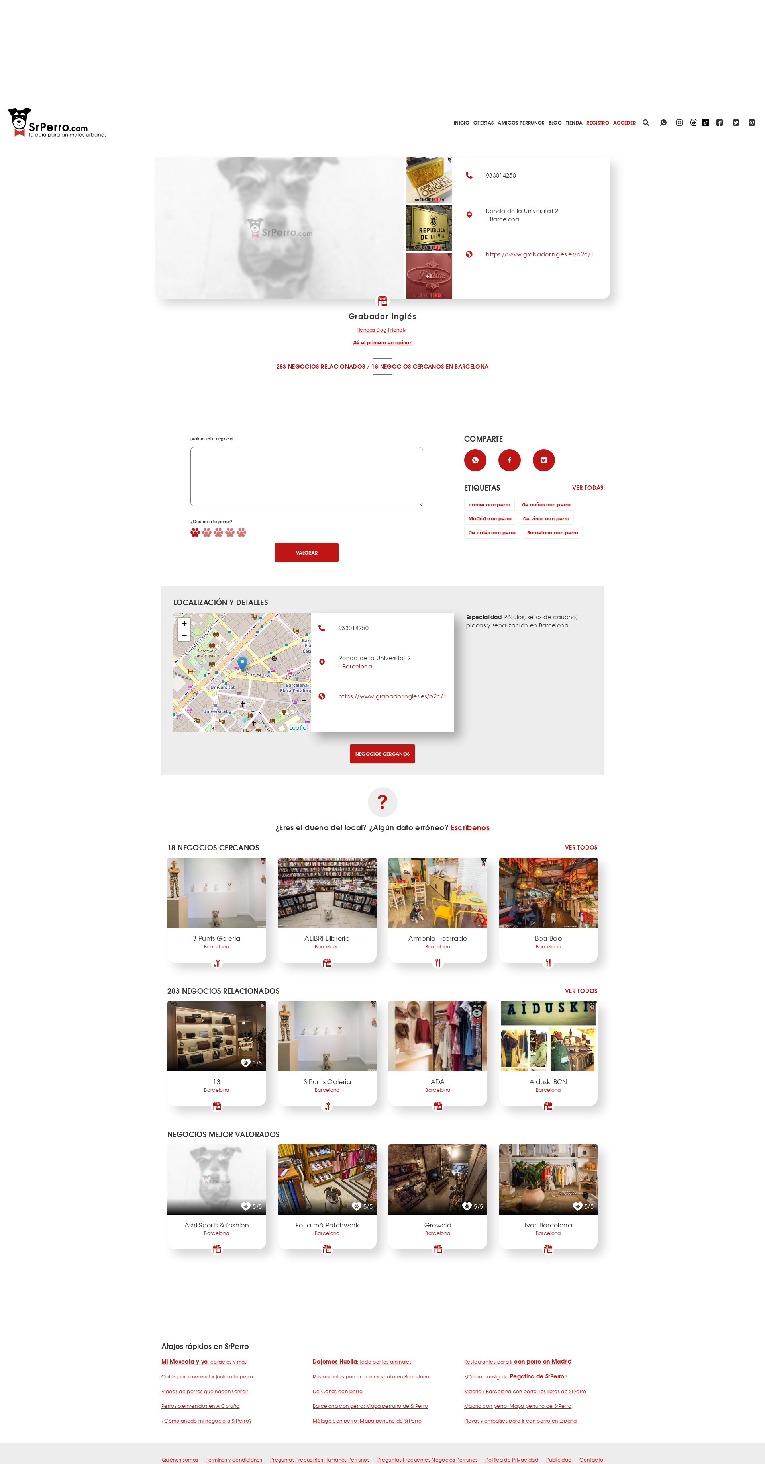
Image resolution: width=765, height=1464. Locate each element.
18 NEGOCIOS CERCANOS (407, 366)
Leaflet (299, 727)
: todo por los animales (362, 1361)
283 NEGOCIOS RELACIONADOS (321, 366)
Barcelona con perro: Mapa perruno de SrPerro (370, 1405)
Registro (597, 122)
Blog (555, 122)
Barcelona (357, 666)
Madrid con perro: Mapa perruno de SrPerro (517, 1405)
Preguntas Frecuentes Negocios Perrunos (427, 1459)
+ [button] (184, 623)
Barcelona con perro (553, 532)
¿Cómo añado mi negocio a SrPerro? (206, 1420)
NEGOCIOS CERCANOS (382, 753)
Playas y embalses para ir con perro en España (520, 1420)
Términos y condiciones (234, 1459)
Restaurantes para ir (517, 1361)
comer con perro (489, 504)
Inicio (461, 122)
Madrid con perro (490, 518)
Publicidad (559, 1459)
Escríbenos (470, 827)
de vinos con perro (546, 518)
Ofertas (483, 122)
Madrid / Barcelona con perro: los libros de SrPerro (525, 1391)
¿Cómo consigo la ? (515, 1376)
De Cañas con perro (338, 1391)
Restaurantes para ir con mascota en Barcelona (371, 1376)
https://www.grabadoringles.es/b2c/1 (540, 254)
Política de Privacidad (511, 1459)
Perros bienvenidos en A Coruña (200, 1405)
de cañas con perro (546, 504)
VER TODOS (581, 847)
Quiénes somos (180, 1459)
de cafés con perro (492, 532)
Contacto (591, 1459)
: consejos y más (204, 1361)
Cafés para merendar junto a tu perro (207, 1376)
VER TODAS (588, 487)
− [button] (184, 635)
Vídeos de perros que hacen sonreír (204, 1391)
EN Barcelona (467, 366)
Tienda (574, 122)
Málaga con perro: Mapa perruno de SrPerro (367, 1420)
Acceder (624, 122)
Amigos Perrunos (521, 122)
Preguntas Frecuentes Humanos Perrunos (319, 1459)
